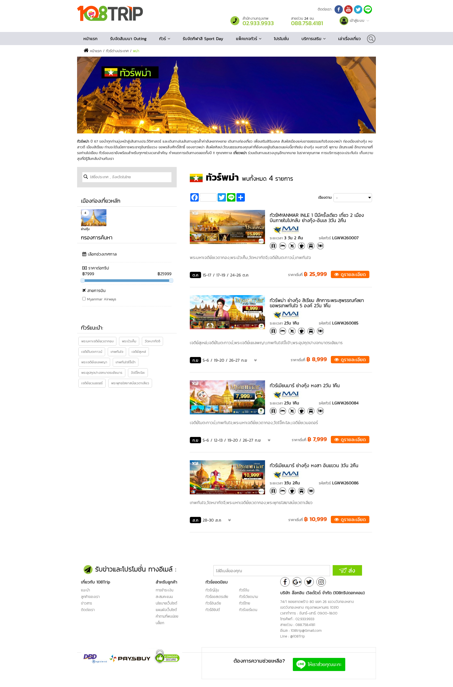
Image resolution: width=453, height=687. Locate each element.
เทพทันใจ (117, 351)
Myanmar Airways (101, 299)
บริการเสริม (312, 38)
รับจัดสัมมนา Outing (128, 38)
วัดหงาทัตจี (152, 341)
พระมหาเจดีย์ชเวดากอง (97, 341)
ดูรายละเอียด (352, 274)
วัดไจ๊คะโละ (138, 372)
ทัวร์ (163, 38)
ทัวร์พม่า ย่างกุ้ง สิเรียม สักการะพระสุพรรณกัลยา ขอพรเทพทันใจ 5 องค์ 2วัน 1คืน (317, 303)
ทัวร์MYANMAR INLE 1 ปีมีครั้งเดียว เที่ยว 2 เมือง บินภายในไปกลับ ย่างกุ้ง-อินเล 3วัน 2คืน (317, 218)
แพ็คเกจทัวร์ (247, 38)
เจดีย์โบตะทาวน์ (91, 351)
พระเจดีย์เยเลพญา (94, 362)
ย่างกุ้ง (85, 229)
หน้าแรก (90, 38)
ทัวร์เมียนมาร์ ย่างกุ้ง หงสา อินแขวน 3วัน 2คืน (314, 465)
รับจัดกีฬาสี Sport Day (203, 38)
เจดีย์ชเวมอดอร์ (92, 383)
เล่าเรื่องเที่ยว (349, 38)
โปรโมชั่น (281, 38)
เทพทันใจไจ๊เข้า (126, 362)
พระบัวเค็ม (129, 341)
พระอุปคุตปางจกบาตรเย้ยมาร (101, 372)
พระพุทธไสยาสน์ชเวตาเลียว (130, 383)
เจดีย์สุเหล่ (139, 351)
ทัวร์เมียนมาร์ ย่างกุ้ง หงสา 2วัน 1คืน (305, 385)
